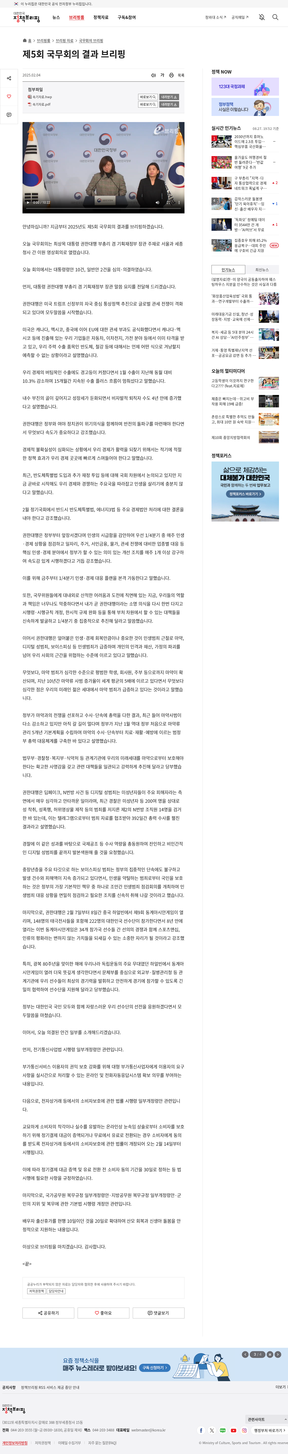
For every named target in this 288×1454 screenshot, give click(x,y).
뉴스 (56, 17)
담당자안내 (56, 1291)
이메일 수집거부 (69, 1442)
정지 (270, 1354)
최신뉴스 (262, 269)
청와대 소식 (214, 17)
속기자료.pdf (41, 104)
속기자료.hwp (42, 97)
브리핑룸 (76, 17)
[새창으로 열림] (171, 75)
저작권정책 (36, 1291)
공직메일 (238, 17)
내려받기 (167, 97)
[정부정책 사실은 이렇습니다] (245, 107)
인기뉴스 (228, 269)
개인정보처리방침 (14, 1442)
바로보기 (146, 97)
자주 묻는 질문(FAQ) (102, 1442)
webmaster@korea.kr (148, 1430)
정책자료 (101, 17)
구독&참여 (127, 17)
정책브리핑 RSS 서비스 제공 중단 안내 (50, 1387)
